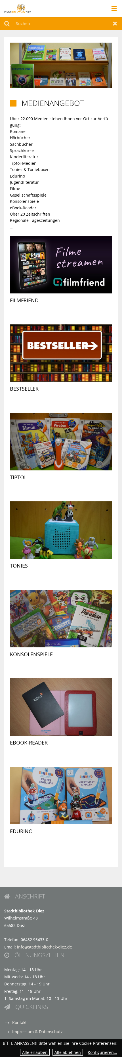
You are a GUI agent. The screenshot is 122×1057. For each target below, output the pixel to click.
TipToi (18, 477)
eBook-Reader (29, 742)
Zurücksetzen (115, 23)
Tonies (19, 565)
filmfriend (24, 300)
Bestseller (24, 388)
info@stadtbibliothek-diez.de (44, 947)
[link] (61, 273)
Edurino (21, 831)
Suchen (7, 23)
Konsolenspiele (31, 654)
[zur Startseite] (17, 8)
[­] (112, 9)
